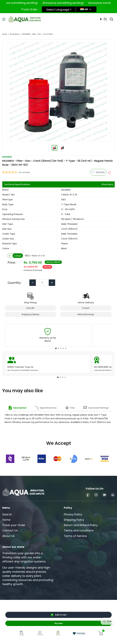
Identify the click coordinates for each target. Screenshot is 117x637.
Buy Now (59, 623)
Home (4, 34)
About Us (8, 536)
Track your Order (13, 525)
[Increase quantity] (52, 282)
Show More (107, 184)
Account (40, 635)
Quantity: (14, 283)
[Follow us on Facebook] (88, 495)
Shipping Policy (74, 520)
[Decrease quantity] (32, 282)
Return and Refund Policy (81, 525)
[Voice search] (100, 19)
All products (15, 34)
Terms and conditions (79, 530)
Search (7, 514)
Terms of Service (75, 536)
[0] (101, 633)
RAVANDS (7, 157)
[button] (10, 172)
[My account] (40, 632)
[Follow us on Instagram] (96, 495)
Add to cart (61, 614)
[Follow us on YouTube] (104, 495)
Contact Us (10, 530)
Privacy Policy (73, 514)
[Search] (111, 19)
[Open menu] (3, 19)
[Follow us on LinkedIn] (113, 495)
